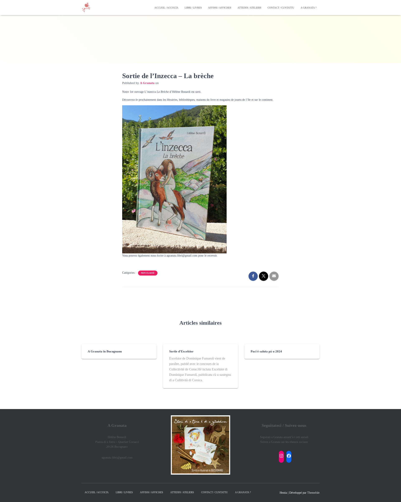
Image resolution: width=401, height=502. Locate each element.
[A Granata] (86, 7)
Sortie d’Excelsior (181, 351)
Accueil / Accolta (166, 7)
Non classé (148, 273)
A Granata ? (308, 7)
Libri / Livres (193, 7)
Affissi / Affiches (219, 7)
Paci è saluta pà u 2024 (266, 351)
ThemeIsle (313, 492)
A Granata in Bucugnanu (105, 351)
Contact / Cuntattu (281, 7)
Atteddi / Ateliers (249, 7)
